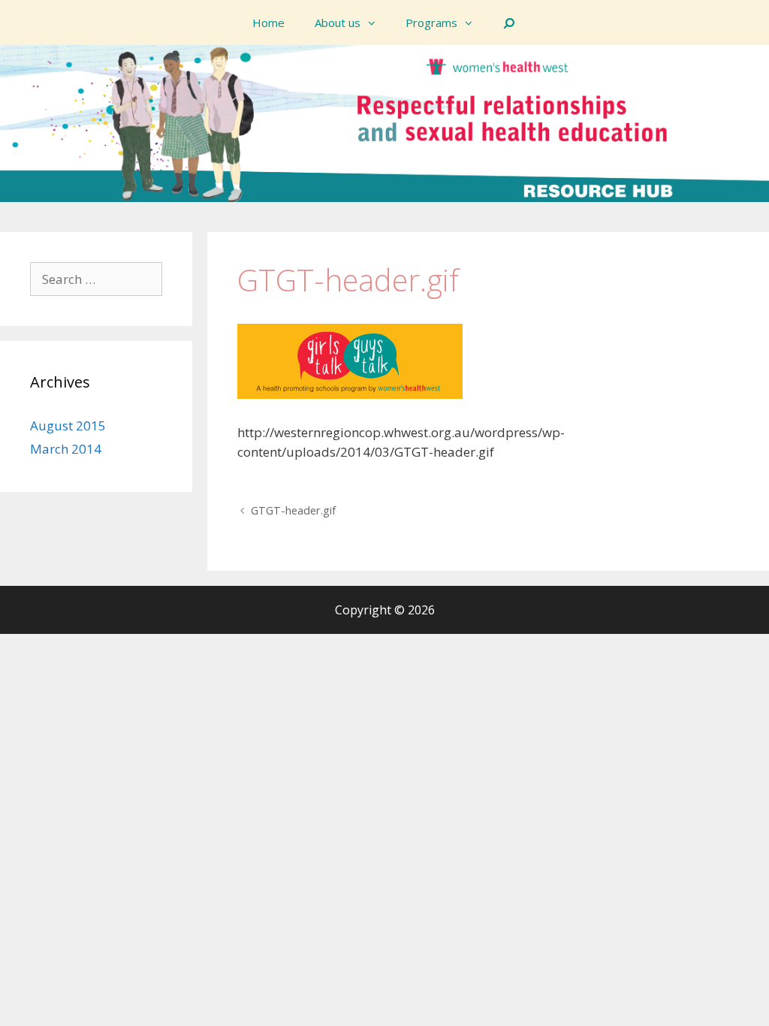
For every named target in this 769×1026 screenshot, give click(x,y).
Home (268, 22)
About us (337, 22)
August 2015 (68, 425)
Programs (431, 22)
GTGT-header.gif (293, 510)
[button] (375, 22)
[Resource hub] (384, 122)
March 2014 (65, 448)
